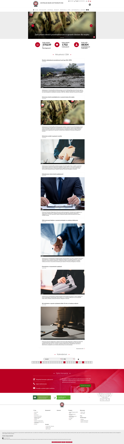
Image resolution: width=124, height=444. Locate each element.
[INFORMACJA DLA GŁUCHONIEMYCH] (75, 1)
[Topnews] (32, 25)
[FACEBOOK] (86, 10)
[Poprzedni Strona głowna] (34, 397)
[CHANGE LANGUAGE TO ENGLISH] (88, 1)
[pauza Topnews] (94, 37)
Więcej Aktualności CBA (79, 348)
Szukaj (78, 359)
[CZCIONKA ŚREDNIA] (86, 1)
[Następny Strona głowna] (89, 397)
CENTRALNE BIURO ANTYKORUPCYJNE (51, 3)
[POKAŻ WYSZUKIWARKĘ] (90, 4)
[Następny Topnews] (91, 25)
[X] (88, 10)
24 (76, 362)
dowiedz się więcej (85, 385)
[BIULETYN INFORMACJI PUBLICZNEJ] (90, 1)
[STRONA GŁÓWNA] (33, 10)
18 (64, 362)
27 (83, 362)
